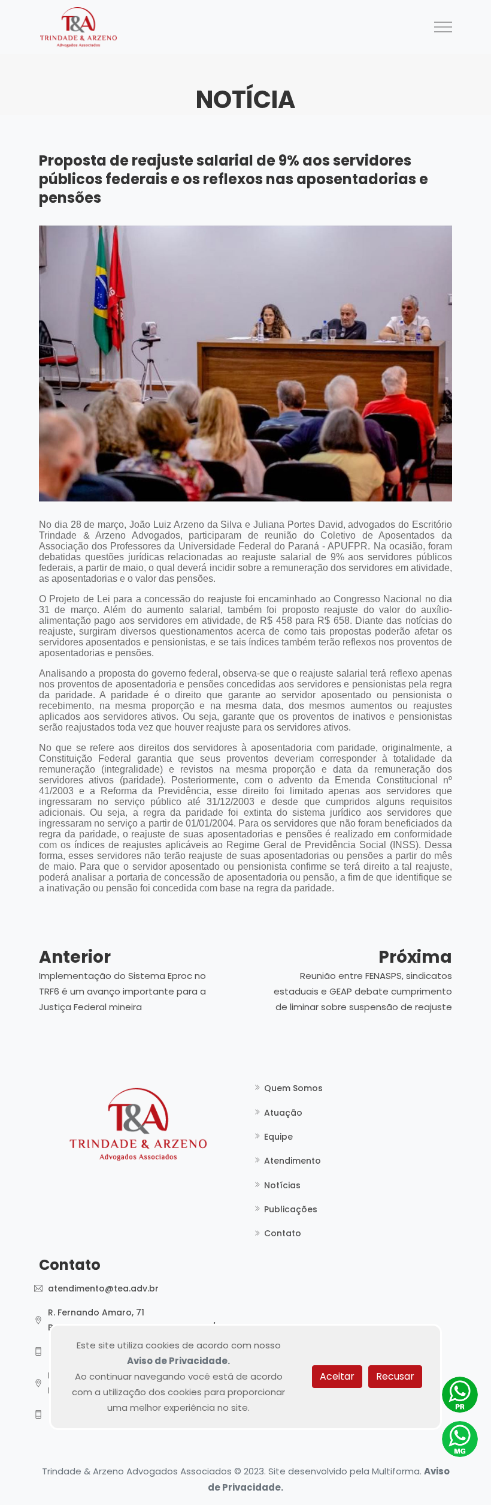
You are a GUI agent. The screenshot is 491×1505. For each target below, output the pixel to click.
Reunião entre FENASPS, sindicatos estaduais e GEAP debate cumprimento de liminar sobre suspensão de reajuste (363, 991)
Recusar (395, 1376)
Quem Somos (293, 1088)
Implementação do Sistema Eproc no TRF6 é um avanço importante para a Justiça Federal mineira (122, 991)
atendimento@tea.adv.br (103, 1288)
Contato (282, 1233)
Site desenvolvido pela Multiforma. (345, 1471)
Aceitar (337, 1376)
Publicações (290, 1209)
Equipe (278, 1137)
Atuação (283, 1113)
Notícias (282, 1185)
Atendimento (292, 1161)
